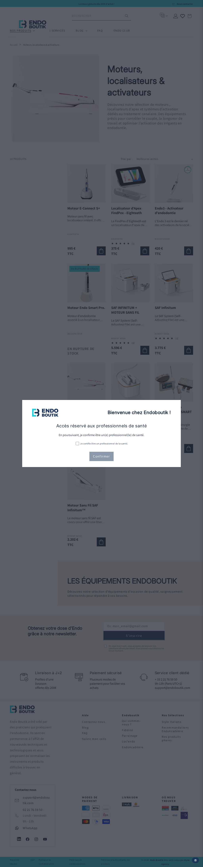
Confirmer (101, 456)
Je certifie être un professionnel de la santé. (104, 443)
